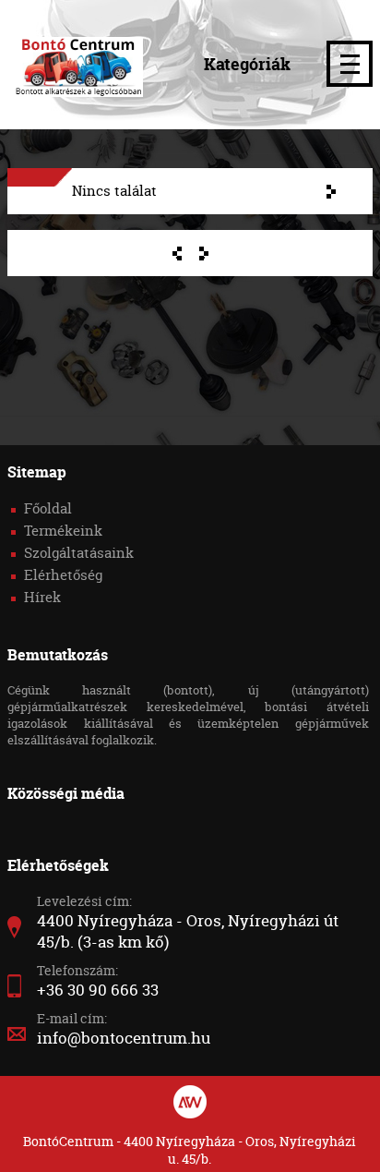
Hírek (42, 597)
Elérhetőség (63, 575)
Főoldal (48, 508)
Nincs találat (114, 190)
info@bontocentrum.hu (123, 1037)
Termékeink (63, 530)
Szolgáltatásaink (79, 552)
